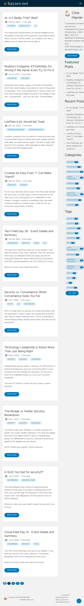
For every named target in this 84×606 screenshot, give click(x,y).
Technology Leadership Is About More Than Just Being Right (29, 349)
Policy (10, 304)
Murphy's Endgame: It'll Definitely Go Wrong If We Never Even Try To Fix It (29, 68)
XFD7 (70, 243)
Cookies (23, 185)
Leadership (12, 78)
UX (19, 304)
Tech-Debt (25, 78)
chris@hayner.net (62, 597)
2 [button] (13, 583)
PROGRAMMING (73, 200)
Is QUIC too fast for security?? (23, 472)
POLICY (71, 273)
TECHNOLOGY (73, 167)
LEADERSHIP (72, 238)
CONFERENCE (73, 228)
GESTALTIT (72, 233)
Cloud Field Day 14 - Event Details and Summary (29, 534)
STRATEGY (72, 223)
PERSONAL (72, 183)
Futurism (11, 26)
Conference (12, 243)
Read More (12, 49)
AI (35, 26)
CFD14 (36, 544)
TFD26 (36, 243)
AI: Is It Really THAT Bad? (21, 18)
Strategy (23, 359)
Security (11, 359)
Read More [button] (72, 55)
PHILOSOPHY (73, 188)
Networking (12, 480)
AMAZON (71, 287)
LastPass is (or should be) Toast (24, 121)
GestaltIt (25, 243)
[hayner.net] (39, 3)
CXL (44, 243)
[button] (5, 583)
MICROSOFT (72, 254)
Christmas (12, 185)
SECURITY (72, 162)
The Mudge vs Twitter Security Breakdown (24, 413)
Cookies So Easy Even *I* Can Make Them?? (27, 175)
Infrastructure (28, 480)
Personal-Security (36, 129)
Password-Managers (16, 129)
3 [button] (17, 583)
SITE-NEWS (72, 205)
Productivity (24, 26)
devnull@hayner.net (63, 602)
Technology (29, 304)
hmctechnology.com (73, 50)
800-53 (70, 278)
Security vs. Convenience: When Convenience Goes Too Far (25, 294)
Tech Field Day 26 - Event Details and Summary (28, 233)
